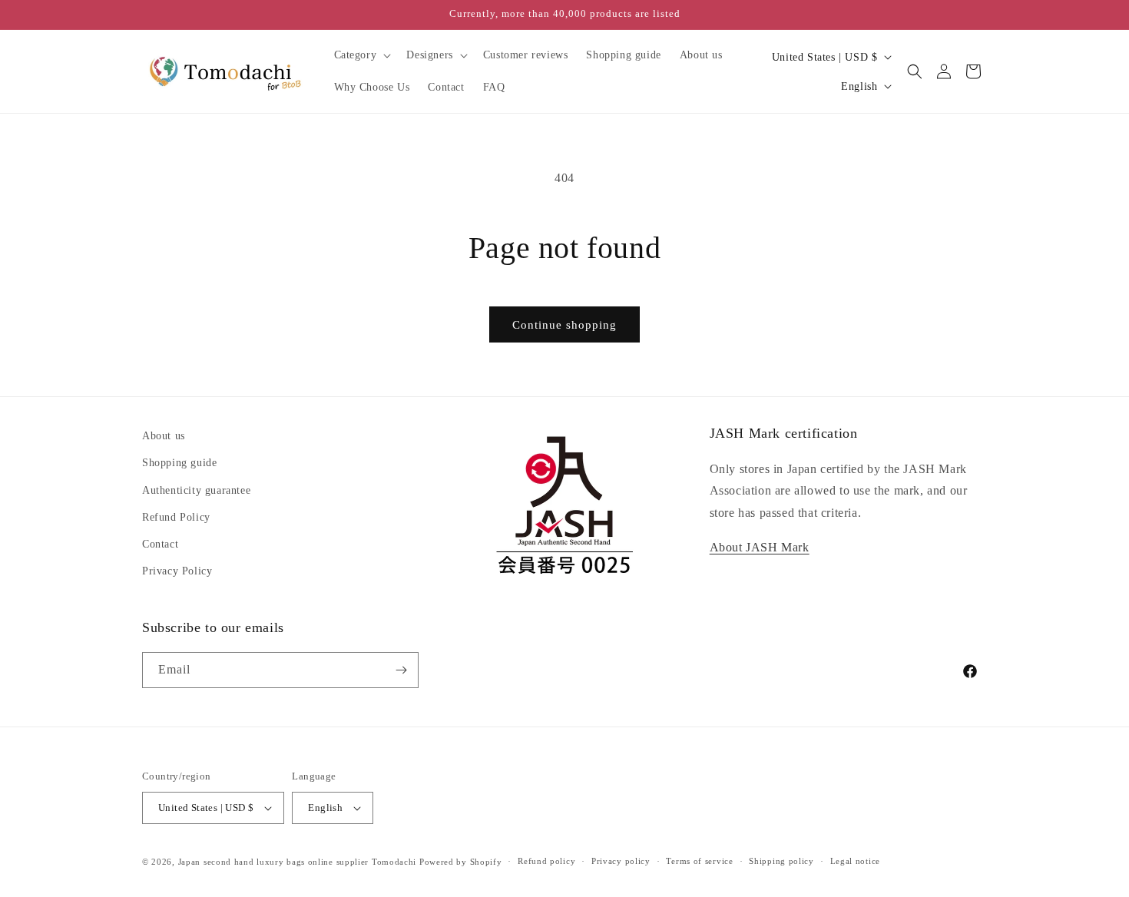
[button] (361, 55)
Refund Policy (176, 517)
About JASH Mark (760, 547)
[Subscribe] (401, 670)
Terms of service (699, 861)
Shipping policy (781, 861)
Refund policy (546, 861)
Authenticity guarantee (196, 490)
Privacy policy (621, 861)
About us (163, 436)
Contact (160, 544)
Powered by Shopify (460, 861)
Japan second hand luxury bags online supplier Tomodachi (297, 861)
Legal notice (855, 861)
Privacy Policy (177, 571)
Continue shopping (564, 325)
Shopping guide (179, 462)
